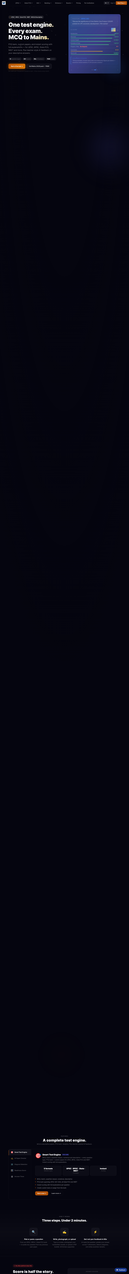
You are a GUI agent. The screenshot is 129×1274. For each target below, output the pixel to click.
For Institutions (89, 3)
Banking (47, 3)
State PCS (27, 3)
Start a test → (41, 1193)
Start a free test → (17, 66)
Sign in (113, 3)
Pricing (78, 3)
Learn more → (56, 1193)
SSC (37, 3)
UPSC (17, 3)
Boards (68, 3)
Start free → (121, 3)
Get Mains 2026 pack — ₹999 (39, 66)
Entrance (58, 3)
